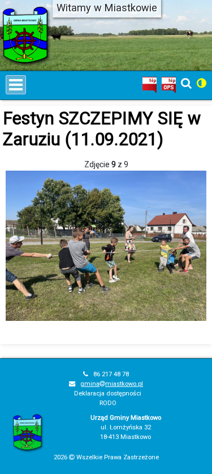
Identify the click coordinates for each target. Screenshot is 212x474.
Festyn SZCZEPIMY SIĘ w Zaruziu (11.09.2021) (102, 129)
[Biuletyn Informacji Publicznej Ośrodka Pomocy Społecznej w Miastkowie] (169, 84)
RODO (107, 403)
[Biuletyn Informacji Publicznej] (149, 84)
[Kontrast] (201, 83)
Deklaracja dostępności (107, 393)
